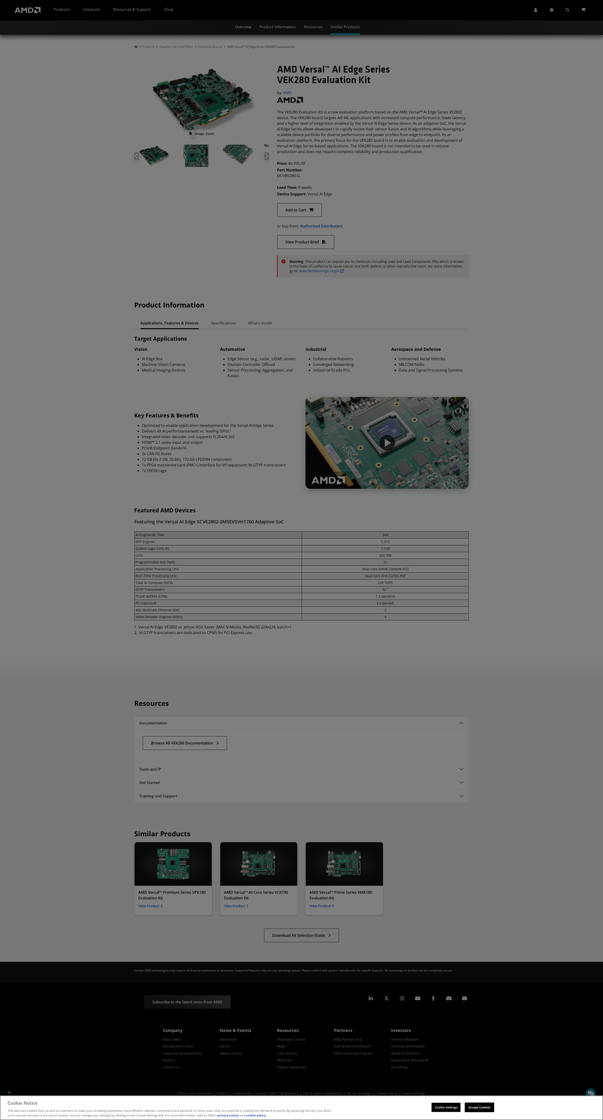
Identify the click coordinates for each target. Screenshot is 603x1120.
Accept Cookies (480, 1107)
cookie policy (256, 1115)
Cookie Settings (446, 1107)
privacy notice (228, 1115)
